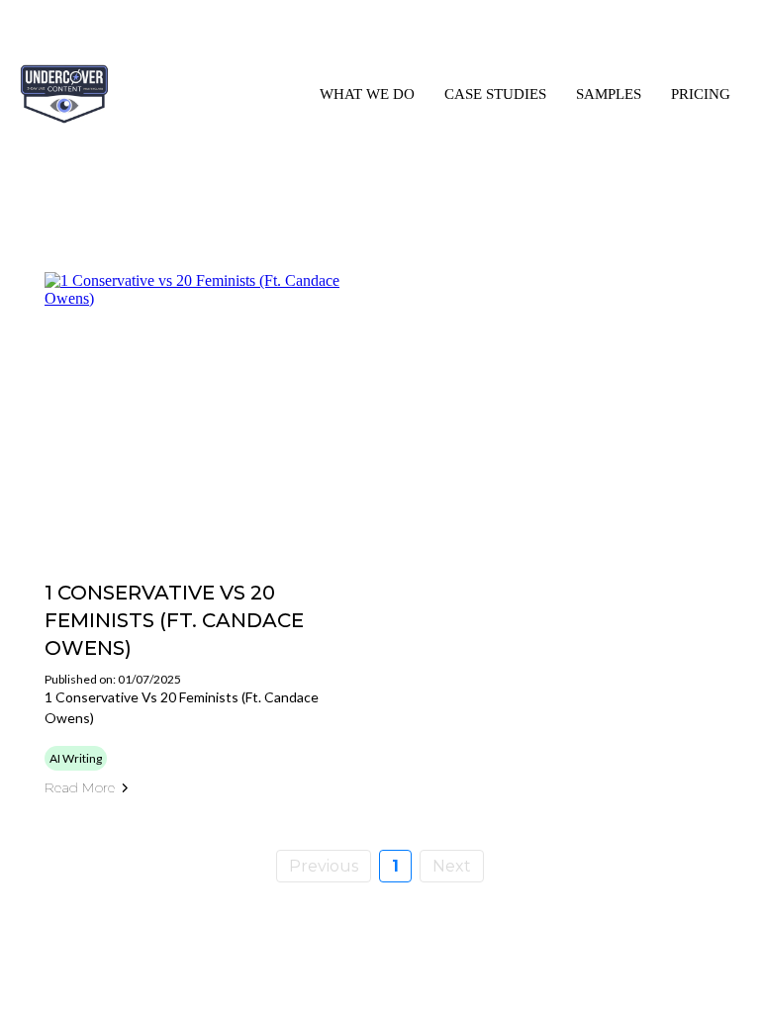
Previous (323, 866)
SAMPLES (608, 94)
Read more (80, 787)
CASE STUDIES (495, 94)
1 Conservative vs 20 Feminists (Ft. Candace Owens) (174, 620)
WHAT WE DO (367, 94)
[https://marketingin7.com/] (64, 94)
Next (451, 866)
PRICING (700, 94)
